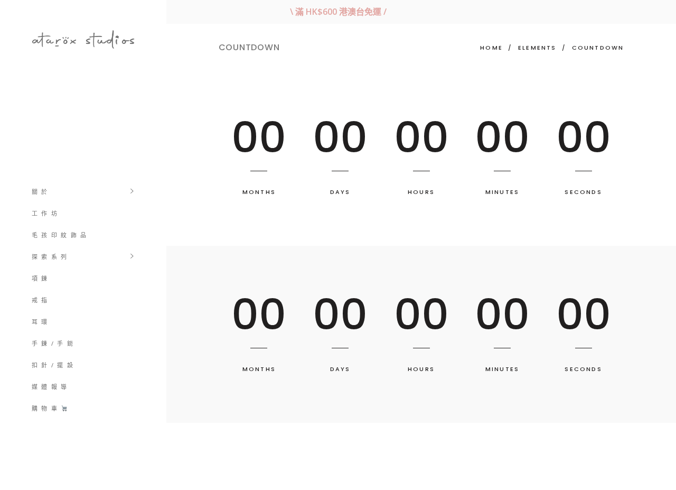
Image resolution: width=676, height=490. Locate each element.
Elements (537, 47)
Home (491, 47)
